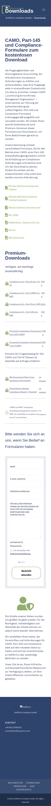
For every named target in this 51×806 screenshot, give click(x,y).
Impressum (20, 786)
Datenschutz (16, 542)
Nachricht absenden (26, 572)
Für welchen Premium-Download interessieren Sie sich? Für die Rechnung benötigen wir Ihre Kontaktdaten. (24, 509)
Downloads (33, 783)
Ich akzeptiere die (20, 552)
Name (12, 466)
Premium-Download (20, 491)
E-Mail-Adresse (18, 479)
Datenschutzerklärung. (20, 553)
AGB (32, 786)
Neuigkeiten (15, 783)
